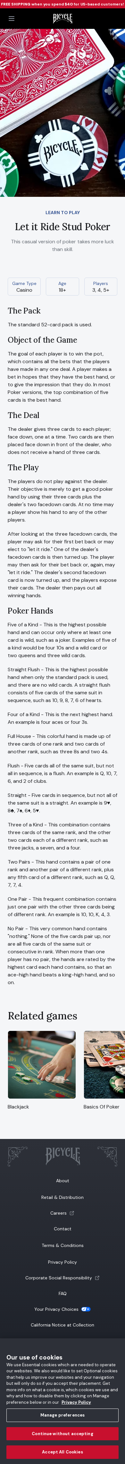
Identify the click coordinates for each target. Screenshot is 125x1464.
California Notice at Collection (62, 1325)
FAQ (63, 1293)
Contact (62, 1229)
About (62, 1181)
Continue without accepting (62, 1433)
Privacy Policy (62, 1262)
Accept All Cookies (62, 1452)
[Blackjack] (42, 1099)
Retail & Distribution (62, 1197)
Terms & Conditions (63, 1245)
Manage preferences (62, 1415)
